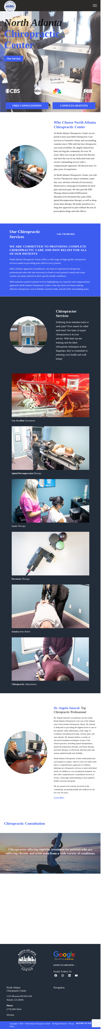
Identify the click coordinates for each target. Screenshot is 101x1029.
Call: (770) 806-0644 (66, 234)
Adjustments (24, 684)
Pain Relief (21, 631)
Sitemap (10, 1015)
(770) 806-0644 (14, 1009)
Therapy (19, 526)
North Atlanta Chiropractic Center (37, 1024)
